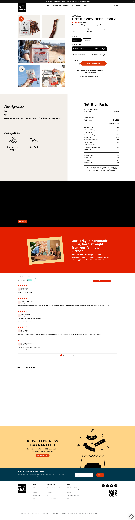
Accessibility (63, 513)
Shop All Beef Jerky (42, 455)
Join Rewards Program (72, 487)
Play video (23, 221)
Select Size (75, 37)
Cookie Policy (93, 513)
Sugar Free (35, 492)
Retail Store (36, 501)
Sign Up (100, 475)
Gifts (34, 498)
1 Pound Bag (87, 40)
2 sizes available (68, 418)
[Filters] (112, 281)
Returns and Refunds (52, 498)
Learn (85, 5)
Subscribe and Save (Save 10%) (74, 495)
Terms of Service (45, 513)
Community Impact (71, 501)
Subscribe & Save (68, 5)
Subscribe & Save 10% (80, 55)
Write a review (102, 281)
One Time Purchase (79, 48)
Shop (48, 5)
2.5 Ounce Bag (76, 40)
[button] (75, 22)
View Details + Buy (66, 415)
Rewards (78, 5)
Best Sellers (36, 490)
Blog (68, 498)
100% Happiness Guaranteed (53, 487)
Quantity (76, 60)
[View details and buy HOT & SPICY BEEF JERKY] (67, 384)
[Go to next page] (76, 355)
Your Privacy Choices (83, 513)
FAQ (48, 495)
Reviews (49, 490)
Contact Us (49, 492)
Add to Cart (111, 393)
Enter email (77, 471)
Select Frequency (76, 45)
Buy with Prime (36, 495)
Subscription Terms (72, 513)
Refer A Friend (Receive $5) (73, 490)
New (34, 487)
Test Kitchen (57, 5)
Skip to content (67, 1)
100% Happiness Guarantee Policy (90, 76)
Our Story (69, 492)
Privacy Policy (54, 513)
